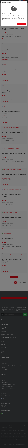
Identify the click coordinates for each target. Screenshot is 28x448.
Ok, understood (21, 23)
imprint (22, 19)
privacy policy (17, 19)
